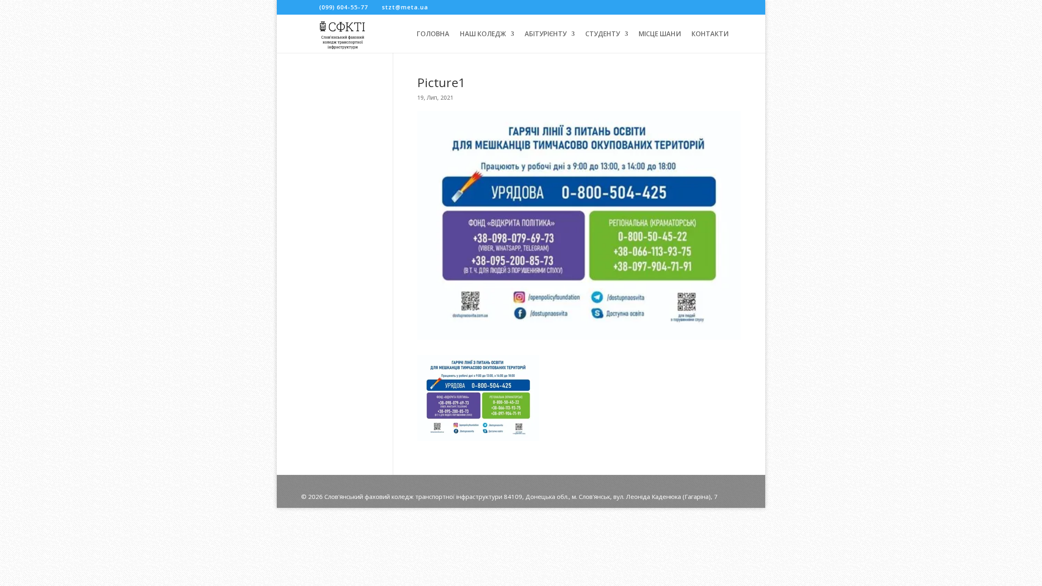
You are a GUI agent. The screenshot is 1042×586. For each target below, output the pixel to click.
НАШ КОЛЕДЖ (483, 34)
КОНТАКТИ (710, 34)
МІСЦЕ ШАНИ (660, 34)
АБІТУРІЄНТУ (546, 34)
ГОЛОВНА (433, 34)
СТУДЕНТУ (602, 34)
